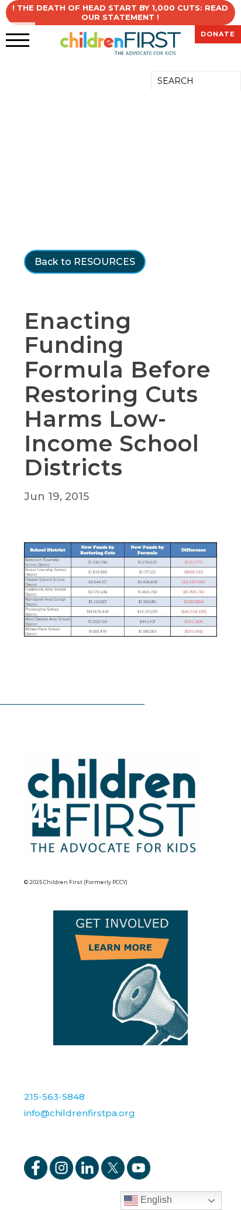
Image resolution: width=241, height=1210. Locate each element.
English (155, 1200)
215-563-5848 (54, 1096)
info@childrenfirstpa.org (79, 1113)
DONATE (218, 34)
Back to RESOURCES (85, 261)
